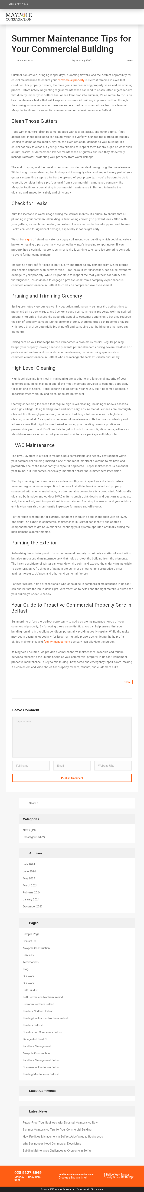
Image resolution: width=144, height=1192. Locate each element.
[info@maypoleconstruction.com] (53, 1175)
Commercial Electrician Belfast (41, 1067)
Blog (25, 969)
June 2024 (29, 871)
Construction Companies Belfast (43, 1032)
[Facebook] (134, 4)
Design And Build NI (35, 1039)
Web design (82, 1189)
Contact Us (29, 941)
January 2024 (31, 899)
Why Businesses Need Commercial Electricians (52, 1143)
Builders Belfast (33, 1025)
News (129, 60)
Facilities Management (37, 1046)
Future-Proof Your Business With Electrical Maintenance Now (60, 1122)
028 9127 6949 (28, 1172)
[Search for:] (77, 803)
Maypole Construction (36, 948)
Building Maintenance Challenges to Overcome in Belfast (57, 1150)
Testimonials (31, 962)
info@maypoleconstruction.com (76, 1174)
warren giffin (83, 60)
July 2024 (29, 864)
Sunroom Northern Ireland (38, 1004)
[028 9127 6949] (9, 1173)
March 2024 (30, 885)
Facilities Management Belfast (41, 1060)
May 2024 (29, 878)
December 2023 (33, 906)
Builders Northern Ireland (38, 1011)
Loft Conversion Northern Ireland (43, 997)
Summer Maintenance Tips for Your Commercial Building (57, 1129)
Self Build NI (30, 990)
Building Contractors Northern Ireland (45, 1018)
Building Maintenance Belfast (41, 1074)
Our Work (28, 976)
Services (28, 955)
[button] (136, 16)
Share (127, 682)
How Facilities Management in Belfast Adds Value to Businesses (63, 1136)
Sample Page (31, 934)
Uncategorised (32, 837)
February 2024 (32, 892)
